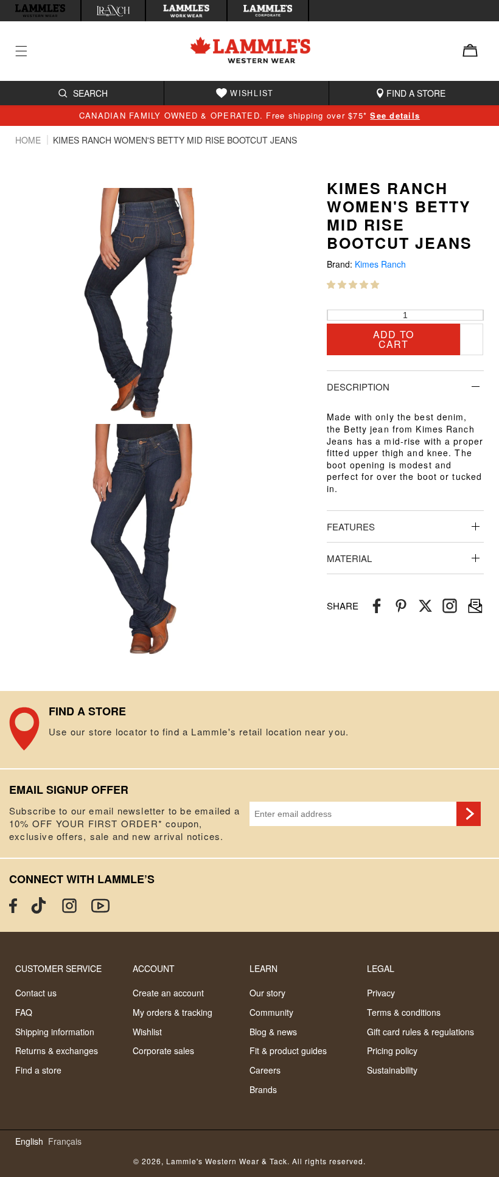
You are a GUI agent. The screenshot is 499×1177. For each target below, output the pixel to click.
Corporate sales (163, 1050)
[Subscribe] (468, 814)
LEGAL (380, 968)
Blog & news (273, 1032)
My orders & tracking (172, 1012)
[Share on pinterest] (401, 606)
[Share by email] (450, 606)
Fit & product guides (288, 1050)
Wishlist (147, 1032)
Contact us (36, 993)
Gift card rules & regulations (420, 1032)
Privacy (381, 993)
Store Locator (249, 730)
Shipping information (54, 1032)
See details (395, 115)
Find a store (38, 1070)
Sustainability (392, 1070)
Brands (263, 1089)
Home (29, 140)
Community (271, 1012)
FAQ (23, 1012)
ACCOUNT (154, 968)
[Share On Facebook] (377, 606)
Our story (267, 993)
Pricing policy (392, 1050)
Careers (265, 1070)
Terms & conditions (404, 1012)
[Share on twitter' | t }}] (425, 606)
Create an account (168, 993)
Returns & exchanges (56, 1050)
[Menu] (28, 51)
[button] (353, 284)
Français (65, 1141)
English (29, 1141)
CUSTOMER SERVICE (58, 968)
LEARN (263, 968)
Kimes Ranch (380, 264)
